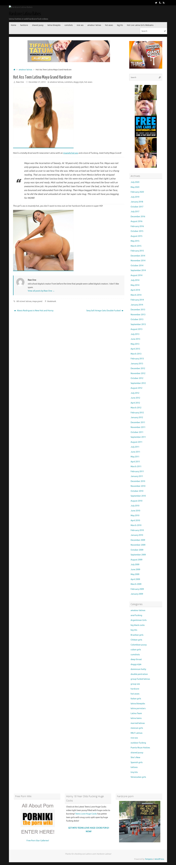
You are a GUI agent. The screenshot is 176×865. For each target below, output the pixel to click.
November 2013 (138, 314)
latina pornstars (138, 708)
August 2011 (136, 442)
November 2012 (138, 373)
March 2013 (136, 354)
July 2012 (135, 393)
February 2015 (137, 251)
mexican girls (137, 728)
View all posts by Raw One (41, 291)
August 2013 (136, 329)
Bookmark (51, 301)
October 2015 (137, 231)
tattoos (134, 767)
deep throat (136, 659)
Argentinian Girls (139, 620)
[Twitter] (156, 3)
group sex (135, 684)
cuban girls (136, 649)
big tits (134, 630)
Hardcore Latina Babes (25, 14)
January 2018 (137, 202)
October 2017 (137, 206)
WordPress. (159, 859)
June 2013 (135, 339)
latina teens (136, 718)
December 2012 (138, 368)
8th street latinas (23, 301)
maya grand (37, 301)
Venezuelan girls (138, 777)
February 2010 (137, 530)
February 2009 (137, 589)
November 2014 (138, 260)
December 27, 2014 (37, 82)
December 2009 (138, 540)
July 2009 (135, 564)
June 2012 (135, 398)
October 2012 (137, 378)
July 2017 (135, 211)
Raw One (20, 82)
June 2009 (135, 569)
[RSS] (164, 3)
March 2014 (136, 295)
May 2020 (135, 187)
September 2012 (138, 383)
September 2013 (138, 324)
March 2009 (136, 584)
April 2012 (135, 403)
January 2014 (137, 305)
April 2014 (135, 290)
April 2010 (135, 520)
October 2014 (137, 265)
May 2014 (135, 285)
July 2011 (135, 447)
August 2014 (136, 275)
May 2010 (135, 515)
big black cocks (138, 625)
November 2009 (138, 545)
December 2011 (138, 422)
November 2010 (138, 486)
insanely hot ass (70, 153)
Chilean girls (136, 640)
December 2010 (138, 481)
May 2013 (135, 344)
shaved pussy (137, 752)
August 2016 (136, 221)
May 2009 (135, 574)
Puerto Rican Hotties (140, 747)
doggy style (78, 82)
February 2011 (137, 471)
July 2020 (135, 182)
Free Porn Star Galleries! (38, 840)
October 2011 (137, 432)
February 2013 (137, 358)
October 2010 (137, 491)
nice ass (134, 738)
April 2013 (135, 349)
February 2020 (137, 192)
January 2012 (137, 417)
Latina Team (136, 713)
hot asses (88, 82)
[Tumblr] (160, 3)
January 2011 (137, 476)
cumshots (68, 82)
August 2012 (136, 388)
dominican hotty (138, 669)
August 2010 (136, 501)
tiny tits (134, 772)
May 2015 (135, 241)
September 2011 (138, 437)
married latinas (138, 723)
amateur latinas (25, 69)
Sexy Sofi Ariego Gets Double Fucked (103, 310)
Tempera (148, 859)
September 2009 (138, 554)
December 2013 (138, 309)
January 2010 (137, 535)
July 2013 (135, 334)
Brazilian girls (137, 635)
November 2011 (138, 427)
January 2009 (137, 594)
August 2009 (136, 559)
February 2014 (137, 300)
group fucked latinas (140, 679)
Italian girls (136, 698)
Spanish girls (137, 762)
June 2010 (135, 510)
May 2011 (135, 456)
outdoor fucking (138, 743)
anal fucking (136, 615)
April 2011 (135, 461)
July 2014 (135, 280)
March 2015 (136, 246)
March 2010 (136, 525)
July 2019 (135, 197)
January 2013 (137, 363)
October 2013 (137, 319)
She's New (135, 757)
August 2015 (136, 236)
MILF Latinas (136, 733)
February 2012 (137, 412)
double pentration (139, 674)
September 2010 (138, 496)
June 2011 (135, 452)
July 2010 (135, 505)
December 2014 (138, 256)
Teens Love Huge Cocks (86, 814)
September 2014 (138, 270)
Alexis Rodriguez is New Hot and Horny (34, 310)
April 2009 (135, 579)
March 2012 (136, 407)
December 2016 (138, 216)
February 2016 (137, 226)
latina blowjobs (138, 703)
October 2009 (137, 550)
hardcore (135, 689)
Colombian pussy (139, 645)
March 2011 (136, 466)
